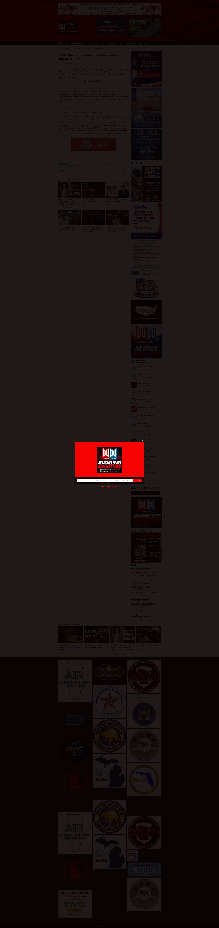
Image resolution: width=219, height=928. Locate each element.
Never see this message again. (109, 486)
